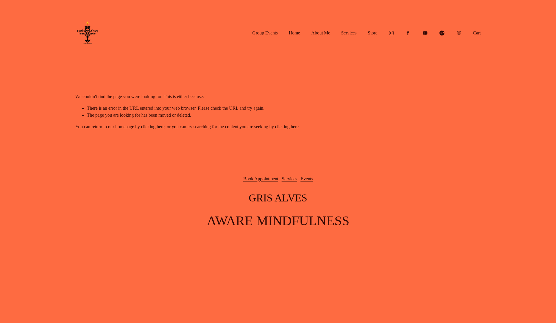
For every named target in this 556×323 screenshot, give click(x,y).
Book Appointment (260, 178)
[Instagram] (391, 33)
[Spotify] (442, 33)
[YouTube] (425, 33)
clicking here (152, 126)
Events (307, 178)
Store (372, 32)
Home (294, 32)
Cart (477, 32)
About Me (320, 32)
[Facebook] (408, 33)
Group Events (265, 32)
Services (348, 32)
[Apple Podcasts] (459, 33)
